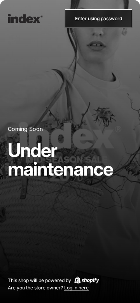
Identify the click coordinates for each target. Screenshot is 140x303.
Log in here (76, 288)
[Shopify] (86, 280)
